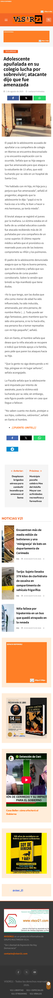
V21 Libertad (17, 990)
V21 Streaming (19, 993)
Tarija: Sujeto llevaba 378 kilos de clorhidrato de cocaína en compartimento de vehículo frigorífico (31, 581)
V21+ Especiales (34, 990)
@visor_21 (18, 890)
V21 (17, 559)
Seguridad (10, 51)
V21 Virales (36, 993)
